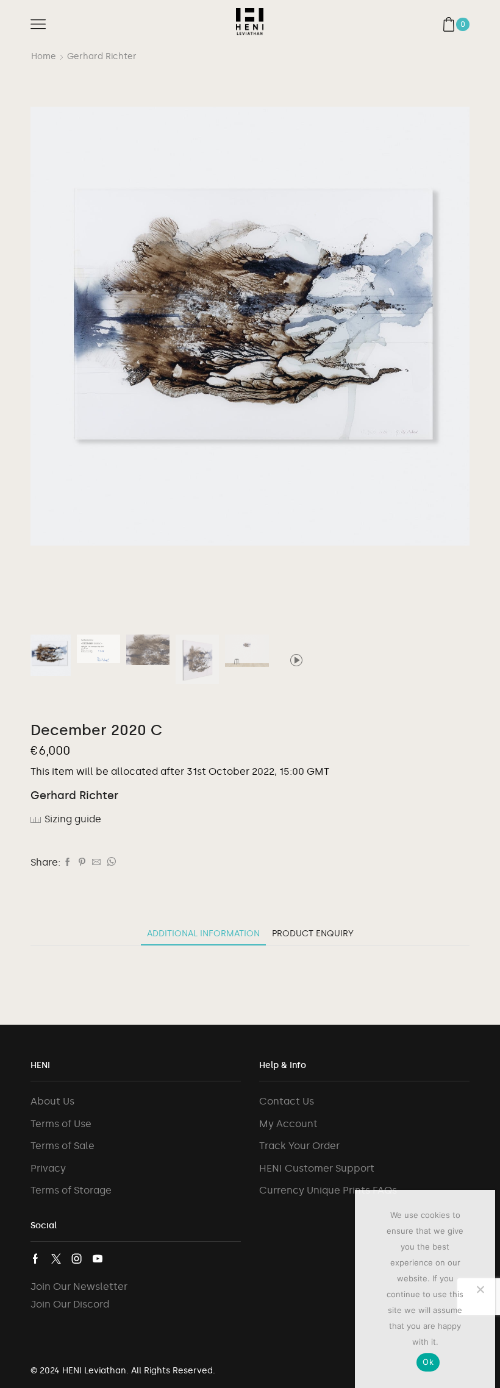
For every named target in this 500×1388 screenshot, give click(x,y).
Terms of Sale (62, 1145)
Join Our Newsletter (78, 1286)
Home (43, 56)
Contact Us (286, 1101)
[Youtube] (97, 1259)
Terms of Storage (71, 1190)
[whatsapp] (110, 863)
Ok (428, 1362)
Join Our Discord (69, 1304)
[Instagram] (77, 1259)
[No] (480, 1289)
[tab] (203, 933)
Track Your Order (299, 1145)
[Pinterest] (82, 863)
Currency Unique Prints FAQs (328, 1190)
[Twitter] (56, 1259)
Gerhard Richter (102, 56)
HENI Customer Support (316, 1168)
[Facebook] (67, 863)
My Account (288, 1124)
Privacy (48, 1168)
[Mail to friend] (96, 863)
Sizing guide (73, 819)
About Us (52, 1101)
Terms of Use (60, 1124)
